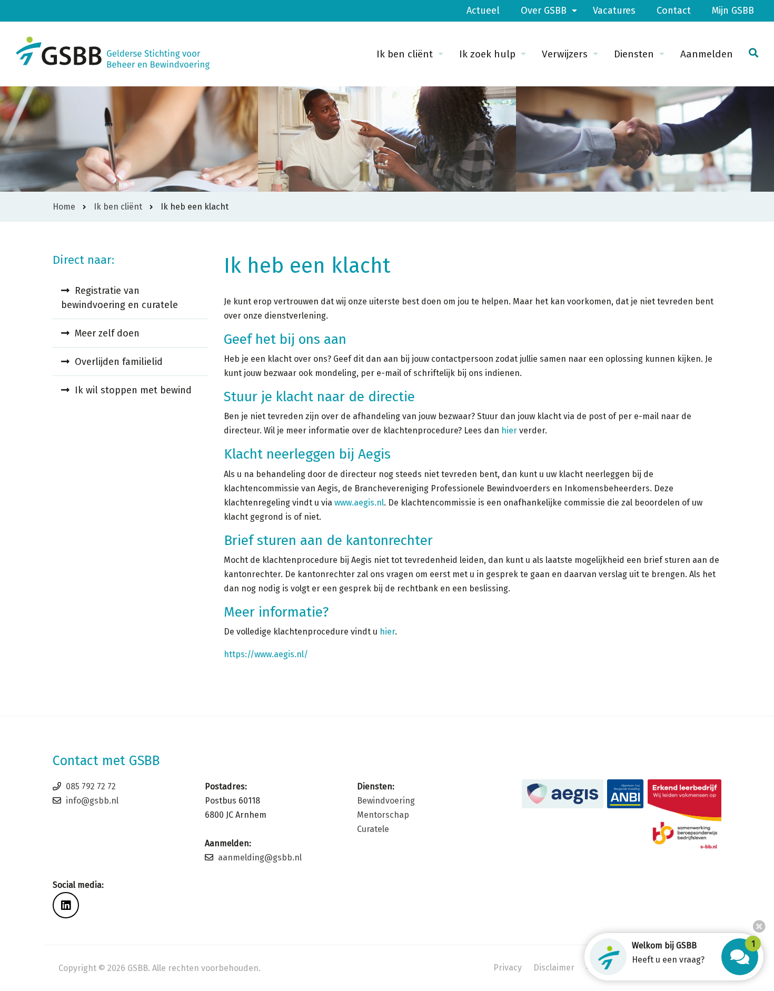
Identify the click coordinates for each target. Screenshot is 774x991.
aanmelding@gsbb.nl (260, 858)
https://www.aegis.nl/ (266, 654)
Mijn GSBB (733, 10)
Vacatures (614, 10)
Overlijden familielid (119, 362)
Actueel (483, 10)
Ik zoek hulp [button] (487, 54)
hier (509, 430)
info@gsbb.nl (92, 801)
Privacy (507, 968)
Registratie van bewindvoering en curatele (119, 298)
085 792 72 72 (91, 786)
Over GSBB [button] (544, 10)
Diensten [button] (634, 54)
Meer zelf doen (107, 333)
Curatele (373, 829)
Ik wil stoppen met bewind (133, 390)
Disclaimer (553, 968)
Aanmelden (706, 54)
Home (64, 207)
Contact (674, 10)
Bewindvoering (386, 801)
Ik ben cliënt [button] (404, 54)
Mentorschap (383, 815)
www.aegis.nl (359, 503)
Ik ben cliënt (118, 207)
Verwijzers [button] (565, 54)
